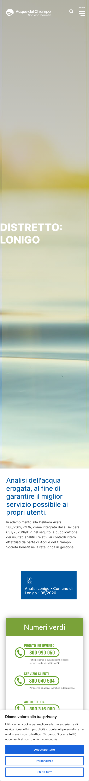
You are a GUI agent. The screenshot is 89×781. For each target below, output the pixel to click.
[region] (44, 745)
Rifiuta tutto (44, 772)
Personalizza (44, 761)
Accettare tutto (44, 749)
